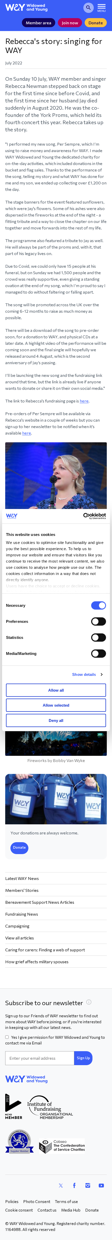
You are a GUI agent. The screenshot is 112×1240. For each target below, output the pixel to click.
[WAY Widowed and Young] (26, 8)
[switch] (98, 621)
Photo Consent (36, 1201)
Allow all (56, 690)
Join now (70, 22)
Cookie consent (19, 1210)
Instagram (87, 1185)
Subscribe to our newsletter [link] (44, 1002)
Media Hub (70, 1210)
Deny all (56, 720)
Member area (38, 22)
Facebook (74, 1185)
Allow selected (56, 705)
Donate (96, 22)
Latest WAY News (22, 878)
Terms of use (66, 1201)
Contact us (47, 1210)
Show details (84, 674)
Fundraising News (21, 914)
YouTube (101, 1185)
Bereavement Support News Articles (39, 902)
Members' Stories (22, 890)
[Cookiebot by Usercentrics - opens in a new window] (83, 516)
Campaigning (17, 925)
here (84, 400)
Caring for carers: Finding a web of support (45, 949)
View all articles (19, 937)
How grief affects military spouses (37, 961)
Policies (11, 1201)
